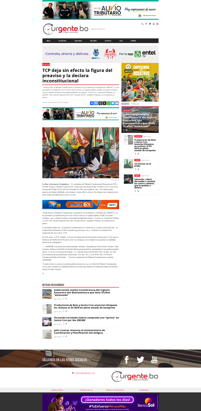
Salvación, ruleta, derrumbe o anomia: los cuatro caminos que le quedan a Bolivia (145, 183)
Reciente (125, 104)
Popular (135, 104)
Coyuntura (62, 40)
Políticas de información (115, 390)
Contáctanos (144, 390)
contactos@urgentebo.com (84, 373)
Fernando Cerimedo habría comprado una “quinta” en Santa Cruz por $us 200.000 (86, 319)
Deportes (108, 40)
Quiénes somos (57, 390)
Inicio (48, 40)
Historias (93, 40)
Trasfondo (78, 40)
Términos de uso (86, 390)
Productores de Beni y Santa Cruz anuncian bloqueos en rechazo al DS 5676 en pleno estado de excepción (85, 306)
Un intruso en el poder (142, 164)
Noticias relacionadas (53, 284)
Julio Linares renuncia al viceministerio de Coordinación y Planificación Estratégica (79, 331)
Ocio (121, 40)
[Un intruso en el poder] (135, 169)
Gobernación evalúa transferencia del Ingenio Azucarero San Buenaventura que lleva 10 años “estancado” (82, 292)
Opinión (133, 40)
